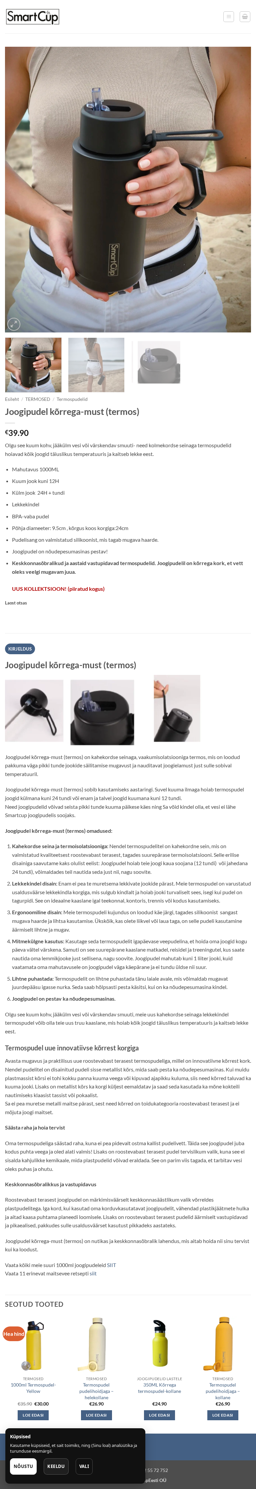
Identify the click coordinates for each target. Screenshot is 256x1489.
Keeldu (56, 1466)
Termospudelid (72, 399)
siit (93, 1273)
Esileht (12, 399)
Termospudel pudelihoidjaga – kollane (223, 1391)
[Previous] (18, 189)
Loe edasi (33, 1415)
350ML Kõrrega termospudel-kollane (159, 1388)
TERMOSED (37, 399)
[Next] (238, 189)
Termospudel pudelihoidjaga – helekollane (96, 1391)
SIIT (111, 1265)
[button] (228, 16)
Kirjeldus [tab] (20, 649)
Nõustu (23, 1466)
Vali (84, 1466)
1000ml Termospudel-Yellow (33, 1388)
